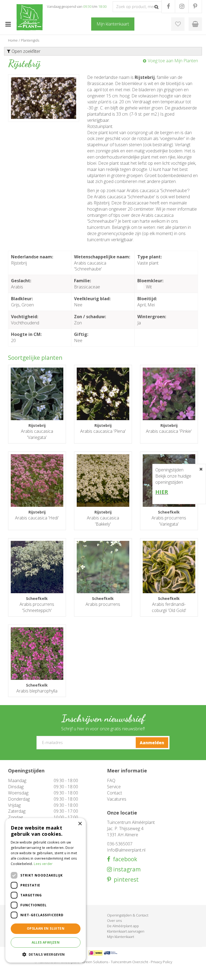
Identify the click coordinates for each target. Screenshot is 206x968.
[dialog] (45, 890)
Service (114, 787)
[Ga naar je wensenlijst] (178, 24)
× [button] (80, 824)
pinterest (125, 879)
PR (195, 6)
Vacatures (116, 799)
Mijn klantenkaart (120, 936)
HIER (161, 492)
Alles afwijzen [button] (46, 942)
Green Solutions (95, 961)
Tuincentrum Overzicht (129, 961)
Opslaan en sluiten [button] (45, 928)
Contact (114, 793)
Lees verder (43, 863)
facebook (123, 859)
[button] (45, 954)
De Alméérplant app (123, 926)
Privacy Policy (161, 961)
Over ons (114, 920)
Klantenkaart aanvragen (125, 931)
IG (181, 6)
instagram (126, 869)
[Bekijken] (195, 24)
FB (168, 6)
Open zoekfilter (25, 51)
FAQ (111, 780)
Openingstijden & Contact (127, 915)
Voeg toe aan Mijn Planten (173, 61)
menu (8, 24)
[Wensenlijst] (178, 24)
